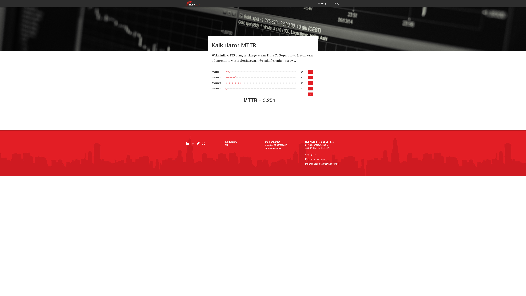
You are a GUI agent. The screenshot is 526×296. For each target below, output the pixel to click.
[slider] (229, 72)
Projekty (322, 3)
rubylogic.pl (310, 154)
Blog (337, 3)
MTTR (228, 144)
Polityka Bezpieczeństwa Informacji (322, 163)
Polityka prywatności (315, 159)
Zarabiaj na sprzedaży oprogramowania (276, 146)
